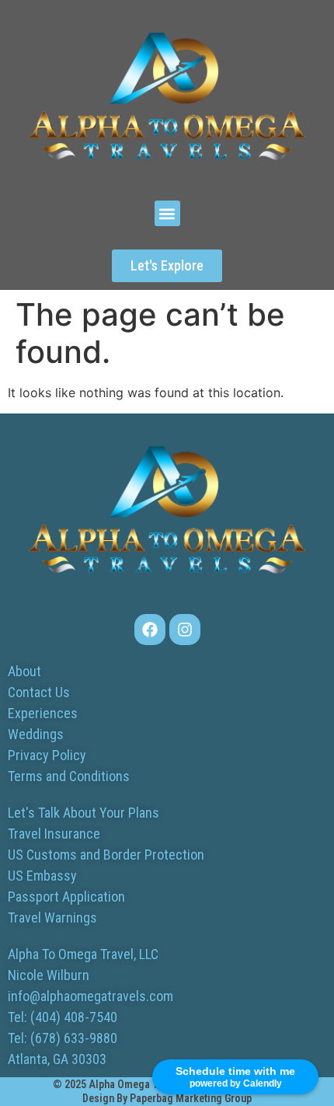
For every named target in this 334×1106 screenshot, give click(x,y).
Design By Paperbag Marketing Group (167, 1098)
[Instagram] (184, 629)
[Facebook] (149, 629)
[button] (167, 213)
